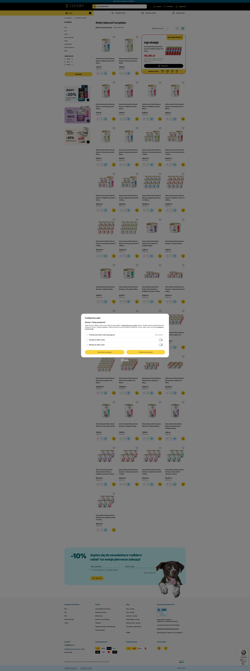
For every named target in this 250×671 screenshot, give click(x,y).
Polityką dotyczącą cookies (129, 325)
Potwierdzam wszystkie (146, 352)
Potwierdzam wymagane (104, 352)
